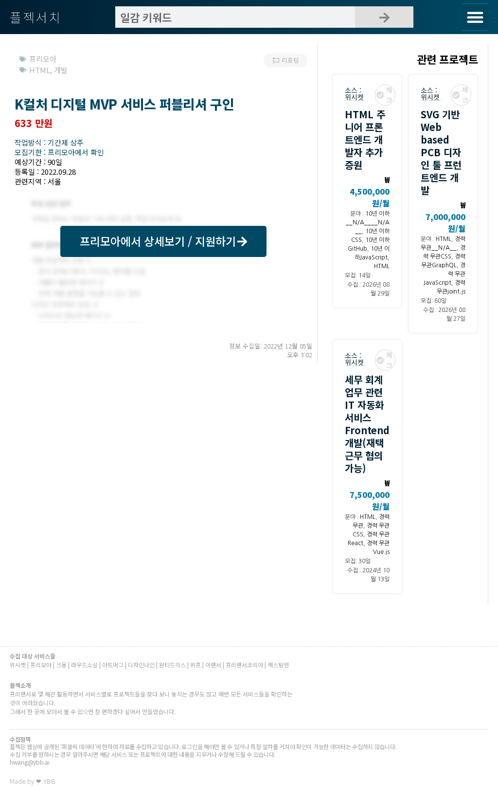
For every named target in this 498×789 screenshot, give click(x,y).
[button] (475, 17)
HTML (382, 266)
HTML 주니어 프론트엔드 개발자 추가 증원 (365, 139)
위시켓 (354, 97)
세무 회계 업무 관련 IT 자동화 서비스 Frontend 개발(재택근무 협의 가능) (367, 423)
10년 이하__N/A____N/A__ (368, 222)
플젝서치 (36, 17)
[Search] (384, 17)
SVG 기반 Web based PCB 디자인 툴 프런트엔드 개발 (441, 152)
